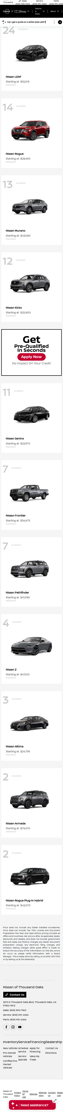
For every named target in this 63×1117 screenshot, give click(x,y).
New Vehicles (10, 1048)
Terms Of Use (25, 1094)
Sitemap (33, 1094)
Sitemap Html (43, 1094)
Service (24, 1042)
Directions (51, 1052)
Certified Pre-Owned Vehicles (10, 1064)
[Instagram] (13, 1027)
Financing (37, 1042)
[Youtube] (20, 1027)
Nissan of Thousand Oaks (8, 1094)
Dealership (53, 1042)
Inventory (10, 1042)
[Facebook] (6, 1027)
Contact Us (16, 994)
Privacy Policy (17, 1094)
